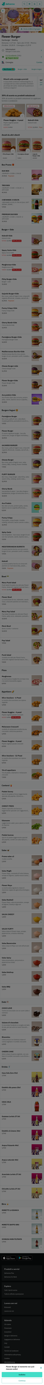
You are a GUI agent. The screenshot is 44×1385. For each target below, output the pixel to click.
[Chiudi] (41, 1368)
